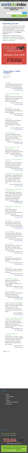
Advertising (16, 0)
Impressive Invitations (8, 433)
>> (10, 77)
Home (7, 394)
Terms (7, 398)
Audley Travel (8, 118)
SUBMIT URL (19, 15)
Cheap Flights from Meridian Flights (13, 173)
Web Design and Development (14, 443)
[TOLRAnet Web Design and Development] (14, 442)
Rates (10, 0)
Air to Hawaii (8, 82)
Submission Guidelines (12, 402)
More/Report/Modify (18, 90)
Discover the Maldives (10, 291)
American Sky (8, 107)
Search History (10, 396)
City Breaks (7, 220)
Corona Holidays (9, 244)
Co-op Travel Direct (9, 231)
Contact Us (3, 0)
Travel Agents (18, 18)
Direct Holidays (8, 256)
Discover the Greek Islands (11, 278)
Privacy (8, 400)
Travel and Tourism (9, 18)
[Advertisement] (14, 368)
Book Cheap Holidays (10, 133)
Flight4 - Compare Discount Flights (13, 302)
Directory (2, 18)
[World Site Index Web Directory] (14, 5)
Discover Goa (8, 267)
